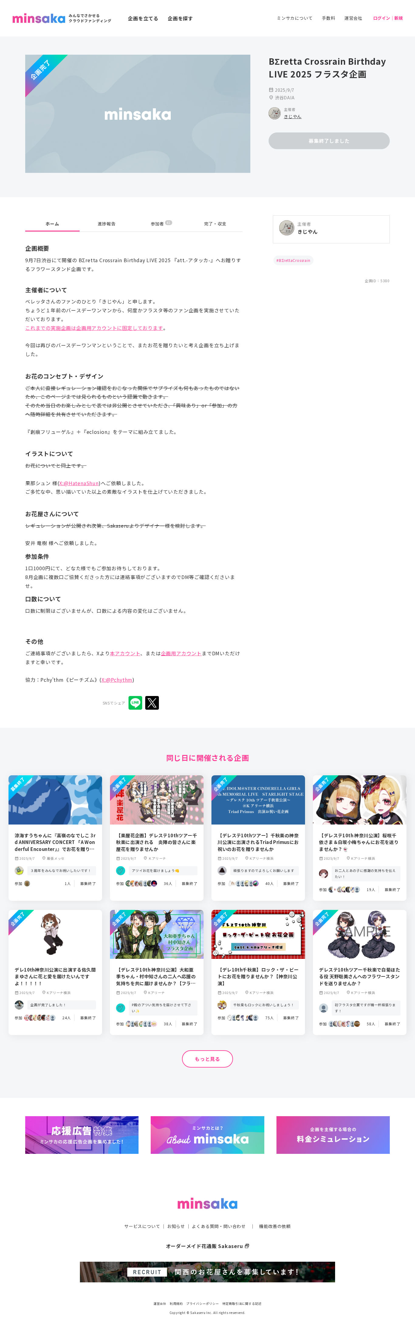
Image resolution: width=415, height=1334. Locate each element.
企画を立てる (143, 18)
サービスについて (142, 1226)
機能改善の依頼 (275, 1226)
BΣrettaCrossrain (294, 260)
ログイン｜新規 (388, 18)
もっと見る (207, 1058)
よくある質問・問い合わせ (219, 1226)
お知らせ (176, 1226)
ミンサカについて (295, 18)
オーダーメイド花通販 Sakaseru (207, 1246)
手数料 (328, 18)
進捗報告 (107, 224)
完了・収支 (215, 224)
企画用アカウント (181, 653)
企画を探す (180, 18)
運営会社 (353, 18)
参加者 (160, 223)
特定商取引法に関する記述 (242, 1303)
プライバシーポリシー (202, 1303)
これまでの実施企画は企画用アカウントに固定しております (94, 327)
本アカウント (125, 653)
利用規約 (176, 1303)
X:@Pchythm (116, 679)
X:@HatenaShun (78, 483)
